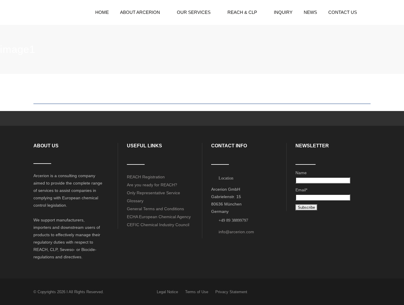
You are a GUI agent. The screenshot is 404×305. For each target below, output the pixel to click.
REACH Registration (146, 176)
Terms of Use (196, 292)
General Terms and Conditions (155, 208)
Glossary (135, 200)
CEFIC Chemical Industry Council (158, 224)
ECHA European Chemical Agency (159, 216)
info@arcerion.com (236, 231)
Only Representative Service (153, 192)
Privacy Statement (231, 292)
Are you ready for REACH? (152, 184)
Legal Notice (167, 292)
